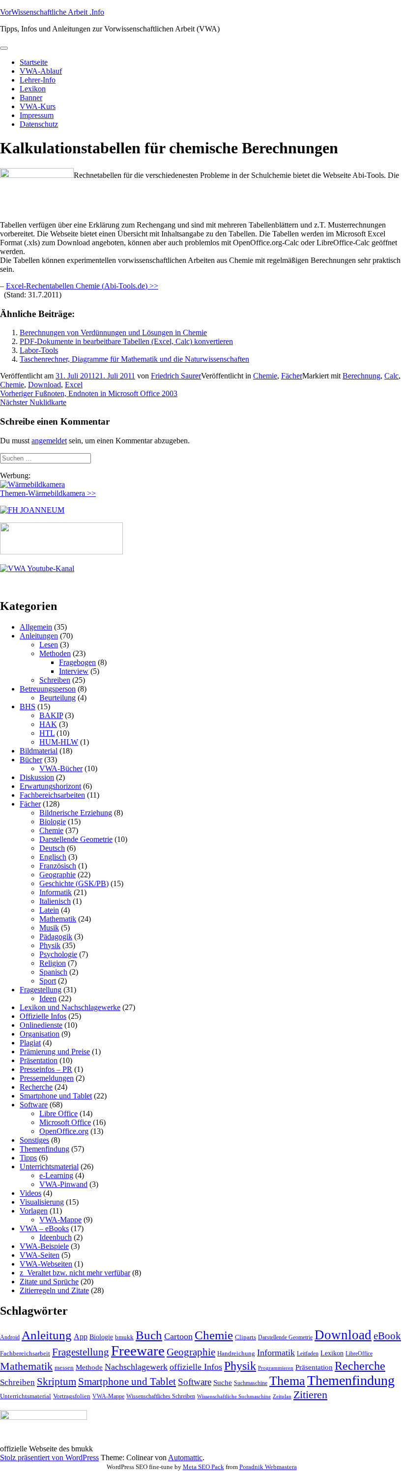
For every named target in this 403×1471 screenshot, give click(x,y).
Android (10, 1337)
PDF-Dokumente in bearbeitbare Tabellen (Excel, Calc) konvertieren (126, 341)
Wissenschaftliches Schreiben (160, 1396)
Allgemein (36, 627)
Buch (149, 1335)
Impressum (37, 115)
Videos (30, 1193)
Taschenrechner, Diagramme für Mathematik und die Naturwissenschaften (134, 359)
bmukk (124, 1337)
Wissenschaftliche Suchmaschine (234, 1396)
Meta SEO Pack (203, 1467)
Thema (287, 1381)
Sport (47, 981)
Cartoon (178, 1336)
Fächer (291, 376)
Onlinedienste (41, 1025)
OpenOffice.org (63, 1131)
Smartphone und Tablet (56, 1096)
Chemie (265, 376)
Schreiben (54, 680)
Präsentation (39, 1060)
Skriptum (56, 1381)
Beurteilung (57, 697)
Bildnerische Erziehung (75, 812)
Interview (73, 671)
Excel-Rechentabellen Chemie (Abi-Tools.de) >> (82, 286)
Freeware (138, 1350)
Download (44, 384)
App (80, 1336)
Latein (49, 910)
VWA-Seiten (39, 1255)
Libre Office (58, 1113)
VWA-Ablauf (41, 71)
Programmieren (275, 1368)
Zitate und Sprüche (49, 1281)
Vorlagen (34, 1211)
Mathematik (57, 919)
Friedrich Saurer (176, 376)
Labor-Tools (39, 350)
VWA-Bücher (61, 768)
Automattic (185, 1457)
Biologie (52, 821)
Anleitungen (39, 636)
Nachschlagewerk (136, 1367)
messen (64, 1367)
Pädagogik (55, 936)
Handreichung (236, 1353)
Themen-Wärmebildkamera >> (48, 493)
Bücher (31, 759)
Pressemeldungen (47, 1078)
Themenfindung (44, 1149)
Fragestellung (40, 989)
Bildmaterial (39, 751)
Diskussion (37, 777)
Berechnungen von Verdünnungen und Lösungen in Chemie (113, 332)
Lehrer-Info (38, 80)
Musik (49, 927)
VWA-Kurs (38, 106)
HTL (47, 733)
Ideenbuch (55, 1237)
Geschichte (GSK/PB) (74, 883)
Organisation (39, 1034)
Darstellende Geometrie (76, 839)
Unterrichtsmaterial (49, 1166)
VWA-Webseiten (46, 1264)
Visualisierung (42, 1202)
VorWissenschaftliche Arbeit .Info (52, 12)
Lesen (48, 644)
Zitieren (310, 1394)
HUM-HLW (58, 742)
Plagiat (30, 1042)
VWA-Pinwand (63, 1184)
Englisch (52, 857)
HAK (48, 724)
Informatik (55, 892)
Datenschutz (39, 124)
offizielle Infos (196, 1367)
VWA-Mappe (60, 1219)
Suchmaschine (250, 1383)
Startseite (34, 62)
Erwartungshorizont (50, 786)
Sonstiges (34, 1140)
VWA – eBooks (44, 1228)
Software (34, 1104)
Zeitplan (282, 1396)
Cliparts (245, 1337)
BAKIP (51, 715)
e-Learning (56, 1175)
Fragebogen (77, 662)
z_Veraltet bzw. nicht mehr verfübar (75, 1273)
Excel (74, 384)
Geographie (57, 874)
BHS (27, 706)
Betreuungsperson (48, 689)
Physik (49, 945)
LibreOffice (359, 1353)
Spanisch (53, 972)
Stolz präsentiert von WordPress (49, 1457)
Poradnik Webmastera (268, 1467)
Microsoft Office (65, 1122)
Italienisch (55, 901)
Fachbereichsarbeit (25, 1353)
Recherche (36, 1087)
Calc (391, 376)
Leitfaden (307, 1353)
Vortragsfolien (71, 1396)
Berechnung (361, 376)
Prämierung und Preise (55, 1051)
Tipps (28, 1158)
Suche (222, 1382)
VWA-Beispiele (44, 1246)
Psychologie (58, 954)
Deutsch (52, 848)
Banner (31, 97)
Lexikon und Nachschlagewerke (70, 1007)
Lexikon (33, 89)
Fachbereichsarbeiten (52, 795)
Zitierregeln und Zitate (54, 1290)
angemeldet (49, 440)
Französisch (57, 866)
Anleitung (47, 1335)
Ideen (48, 998)
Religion (52, 963)
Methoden (55, 653)
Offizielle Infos (43, 1016)
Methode (89, 1367)
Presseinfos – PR (46, 1069)
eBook (387, 1335)
